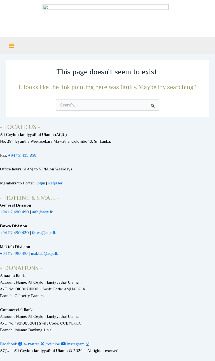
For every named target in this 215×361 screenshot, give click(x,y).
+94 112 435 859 (21, 155)
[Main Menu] (11, 46)
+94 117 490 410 (14, 253)
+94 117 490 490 (14, 212)
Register (55, 183)
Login (40, 183)
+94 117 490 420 (14, 232)
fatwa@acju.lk (44, 232)
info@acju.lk (42, 212)
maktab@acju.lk (44, 253)
